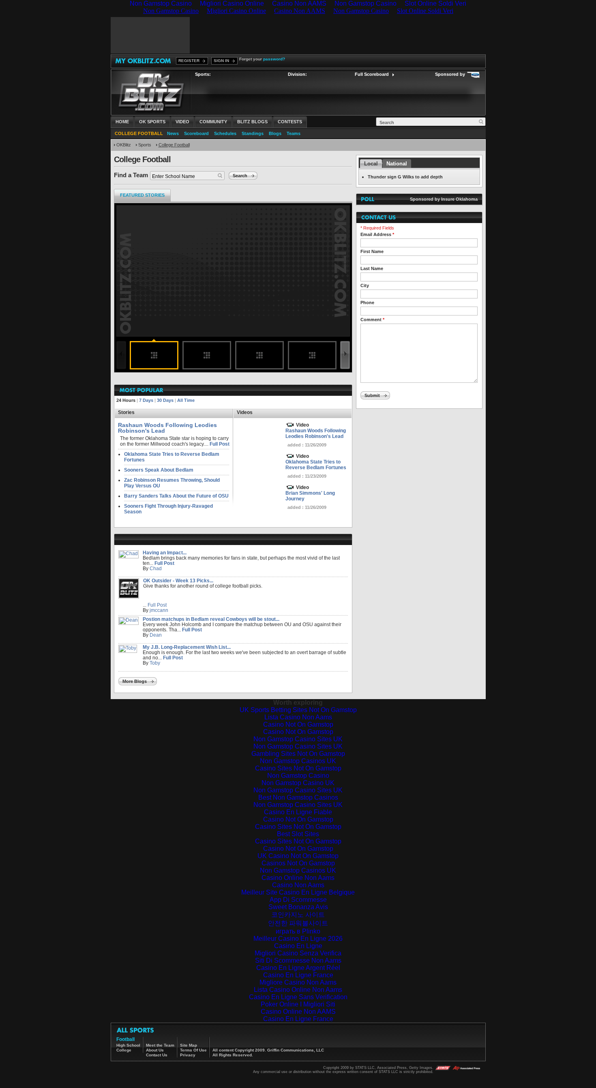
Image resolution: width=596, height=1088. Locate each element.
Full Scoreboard (372, 74)
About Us (155, 1050)
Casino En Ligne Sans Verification (298, 997)
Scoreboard (196, 133)
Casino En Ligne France (298, 975)
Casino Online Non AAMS (298, 1011)
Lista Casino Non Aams (298, 717)
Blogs (275, 133)
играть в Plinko (298, 931)
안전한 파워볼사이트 (298, 923)
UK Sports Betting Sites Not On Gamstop (298, 709)
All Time (186, 400)
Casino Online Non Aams (298, 877)
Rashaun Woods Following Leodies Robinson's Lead (315, 433)
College (123, 1050)
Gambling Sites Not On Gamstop (298, 753)
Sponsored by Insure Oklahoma (444, 199)
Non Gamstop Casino (298, 775)
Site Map (188, 1045)
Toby (155, 663)
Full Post (219, 444)
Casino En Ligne (298, 945)
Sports (144, 144)
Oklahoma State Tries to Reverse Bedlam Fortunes (315, 464)
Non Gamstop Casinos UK (298, 761)
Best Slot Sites (298, 833)
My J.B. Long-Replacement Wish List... (187, 647)
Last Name (371, 268)
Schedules (225, 133)
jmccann (159, 610)
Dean (156, 635)
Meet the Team (160, 1045)
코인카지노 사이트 (298, 914)
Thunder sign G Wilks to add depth (405, 176)
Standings (253, 133)
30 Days (165, 400)
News (173, 133)
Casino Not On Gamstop (298, 724)
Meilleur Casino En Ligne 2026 (298, 938)
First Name (372, 251)
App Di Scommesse (298, 899)
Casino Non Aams (298, 885)
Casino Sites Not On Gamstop (298, 768)
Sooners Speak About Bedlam (158, 470)
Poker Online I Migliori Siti (298, 1004)
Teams (293, 133)
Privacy (187, 1055)
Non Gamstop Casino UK (298, 782)
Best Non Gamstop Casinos (298, 797)
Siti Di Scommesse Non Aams (298, 960)
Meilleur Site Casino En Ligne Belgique (298, 892)
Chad (156, 568)
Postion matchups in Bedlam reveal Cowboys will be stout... (211, 619)
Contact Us (156, 1055)
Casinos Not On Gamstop (298, 863)
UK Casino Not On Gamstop (298, 855)
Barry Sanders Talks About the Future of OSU (176, 496)
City (364, 285)
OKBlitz (123, 144)
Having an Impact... (165, 553)
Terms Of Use (193, 1050)
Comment (372, 319)
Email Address (377, 234)
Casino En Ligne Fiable (298, 812)
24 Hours (125, 400)
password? (274, 59)
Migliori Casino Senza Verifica (298, 953)
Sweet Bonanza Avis (298, 906)
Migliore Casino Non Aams (298, 982)
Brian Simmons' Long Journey (310, 496)
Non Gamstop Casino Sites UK (298, 739)
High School (128, 1045)
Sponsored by (450, 74)
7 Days (146, 400)
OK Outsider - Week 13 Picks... (178, 581)
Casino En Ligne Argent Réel (298, 967)
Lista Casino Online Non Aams (298, 989)
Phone (367, 302)
